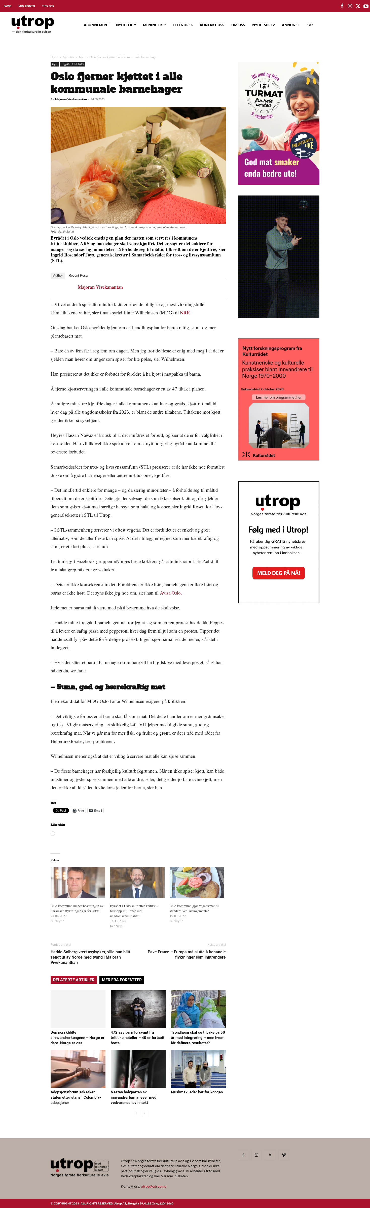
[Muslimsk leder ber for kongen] (198, 1069)
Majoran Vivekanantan (71, 99)
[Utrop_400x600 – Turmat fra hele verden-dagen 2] (278, 183)
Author (58, 275)
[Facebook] (243, 1155)
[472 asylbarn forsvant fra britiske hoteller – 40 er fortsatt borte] (138, 1009)
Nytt (82, 57)
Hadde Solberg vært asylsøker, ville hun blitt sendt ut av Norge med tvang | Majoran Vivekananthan (90, 957)
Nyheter (68, 57)
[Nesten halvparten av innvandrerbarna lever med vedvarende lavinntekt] (138, 1069)
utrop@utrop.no (153, 1186)
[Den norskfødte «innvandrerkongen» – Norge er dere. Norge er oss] (78, 1009)
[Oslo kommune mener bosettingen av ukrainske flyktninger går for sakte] (78, 882)
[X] (270, 1155)
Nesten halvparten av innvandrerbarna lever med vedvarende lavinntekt (133, 1097)
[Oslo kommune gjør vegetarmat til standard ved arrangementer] (197, 882)
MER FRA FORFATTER (122, 979)
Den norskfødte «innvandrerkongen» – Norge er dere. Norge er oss (77, 1037)
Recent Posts (79, 275)
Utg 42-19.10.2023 (73, 64)
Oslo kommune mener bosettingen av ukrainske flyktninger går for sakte (77, 908)
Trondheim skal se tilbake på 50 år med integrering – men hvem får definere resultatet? (198, 1037)
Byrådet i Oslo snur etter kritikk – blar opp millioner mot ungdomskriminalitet (134, 910)
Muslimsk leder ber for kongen (197, 1092)
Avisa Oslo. (171, 593)
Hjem (54, 57)
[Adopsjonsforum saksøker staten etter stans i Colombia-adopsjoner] (78, 1069)
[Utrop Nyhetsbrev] (278, 602)
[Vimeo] (284, 1155)
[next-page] (144, 1113)
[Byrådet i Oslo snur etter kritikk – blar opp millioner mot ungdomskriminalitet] (137, 882)
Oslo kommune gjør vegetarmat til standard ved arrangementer (194, 908)
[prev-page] (136, 1113)
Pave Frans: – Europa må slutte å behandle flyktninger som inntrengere (187, 955)
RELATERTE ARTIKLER (73, 979)
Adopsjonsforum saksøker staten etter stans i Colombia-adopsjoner (76, 1097)
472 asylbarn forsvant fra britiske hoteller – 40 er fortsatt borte (137, 1037)
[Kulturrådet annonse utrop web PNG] (278, 459)
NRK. (186, 312)
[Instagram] (256, 1155)
